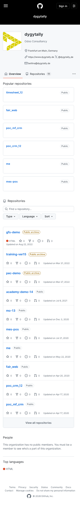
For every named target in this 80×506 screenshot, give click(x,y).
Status (44, 487)
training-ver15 (16, 254)
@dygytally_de (65, 57)
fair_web (12, 367)
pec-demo (13, 273)
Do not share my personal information (55, 490)
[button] (74, 73)
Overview (15, 73)
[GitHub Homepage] (29, 496)
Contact (9, 490)
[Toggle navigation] (6, 6)
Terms (12, 487)
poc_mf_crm (14, 404)
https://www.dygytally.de (41, 57)
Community (57, 487)
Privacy (22, 487)
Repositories (40, 73)
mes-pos (12, 329)
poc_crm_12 (14, 385)
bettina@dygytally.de (39, 63)
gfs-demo (13, 232)
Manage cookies (24, 490)
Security (33, 487)
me (8, 348)
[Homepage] (40, 6)
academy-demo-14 (19, 292)
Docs (68, 487)
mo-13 (10, 310)
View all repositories (38, 422)
